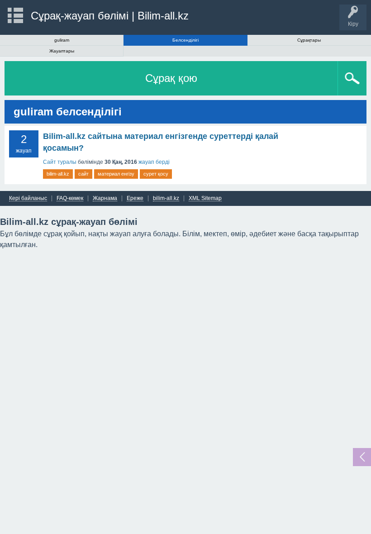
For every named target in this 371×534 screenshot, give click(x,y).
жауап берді (154, 162)
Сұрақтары (309, 40)
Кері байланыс (28, 198)
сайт (83, 173)
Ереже (135, 198)
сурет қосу (155, 173)
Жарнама (105, 198)
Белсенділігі (185, 40)
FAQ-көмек (70, 198)
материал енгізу (116, 173)
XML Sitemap (205, 198)
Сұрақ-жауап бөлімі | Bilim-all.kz (110, 16)
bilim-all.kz (58, 173)
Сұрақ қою (171, 78)
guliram (61, 40)
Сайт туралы (59, 162)
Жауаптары (61, 50)
